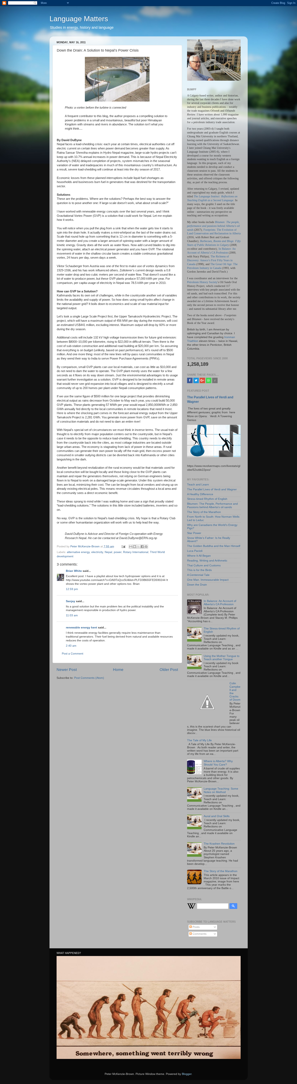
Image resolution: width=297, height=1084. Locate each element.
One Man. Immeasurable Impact (208, 579)
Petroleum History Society (202, 282)
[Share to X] (138, 547)
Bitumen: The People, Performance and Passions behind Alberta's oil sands (212, 505)
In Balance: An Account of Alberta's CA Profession (220, 603)
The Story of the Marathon (204, 512)
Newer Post (67, 669)
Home (118, 669)
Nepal (108, 552)
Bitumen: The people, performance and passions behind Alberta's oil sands (213, 226)
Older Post (169, 669)
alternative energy (78, 552)
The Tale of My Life (199, 740)
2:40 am (71, 645)
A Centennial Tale (198, 574)
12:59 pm (72, 589)
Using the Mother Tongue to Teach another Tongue (221, 658)
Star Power (194, 533)
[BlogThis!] (135, 547)
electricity (97, 552)
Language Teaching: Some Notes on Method (221, 790)
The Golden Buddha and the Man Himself (213, 546)
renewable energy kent (81, 627)
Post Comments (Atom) (89, 677)
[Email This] (131, 547)
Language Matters (79, 19)
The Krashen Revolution (219, 843)
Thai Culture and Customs (204, 565)
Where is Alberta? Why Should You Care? (218, 763)
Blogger (187, 1074)
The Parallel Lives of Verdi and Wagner (212, 489)
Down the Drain (197, 584)
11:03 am (72, 615)
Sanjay (70, 601)
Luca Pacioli (194, 550)
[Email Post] (123, 546)
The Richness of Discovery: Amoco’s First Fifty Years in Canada (210, 260)
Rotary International (135, 552)
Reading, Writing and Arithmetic (207, 560)
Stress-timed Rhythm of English (207, 498)
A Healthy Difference (200, 494)
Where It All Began (199, 555)
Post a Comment (72, 653)
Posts (196, 927)
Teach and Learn (198, 484)
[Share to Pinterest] (146, 547)
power (117, 552)
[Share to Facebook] (142, 547)
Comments (199, 933)
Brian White (74, 570)
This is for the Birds (199, 570)
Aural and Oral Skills (217, 816)
